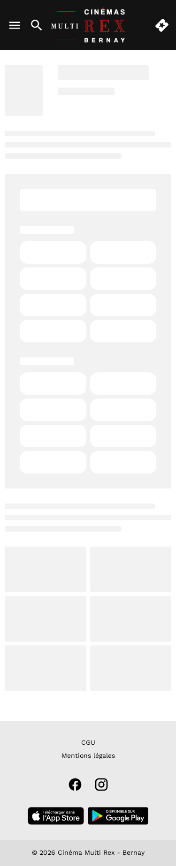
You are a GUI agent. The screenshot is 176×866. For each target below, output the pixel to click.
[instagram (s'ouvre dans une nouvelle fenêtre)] (101, 784)
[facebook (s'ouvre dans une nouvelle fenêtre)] (75, 784)
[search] (36, 25)
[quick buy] (161, 25)
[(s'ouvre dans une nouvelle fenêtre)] (56, 816)
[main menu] (15, 25)
